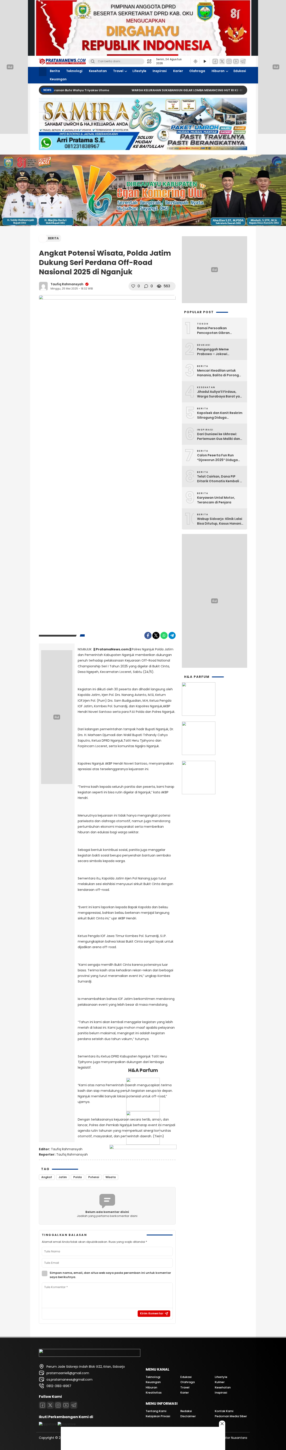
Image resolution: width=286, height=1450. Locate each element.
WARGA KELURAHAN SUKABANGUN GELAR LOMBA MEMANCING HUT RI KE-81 (163, 90)
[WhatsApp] (164, 635)
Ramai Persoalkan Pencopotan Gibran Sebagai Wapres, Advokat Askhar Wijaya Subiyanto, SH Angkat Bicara (220, 330)
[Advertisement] (214, 601)
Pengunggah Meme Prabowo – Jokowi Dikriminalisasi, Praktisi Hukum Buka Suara (216, 351)
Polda (77, 1177)
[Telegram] (243, 61)
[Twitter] (222, 61)
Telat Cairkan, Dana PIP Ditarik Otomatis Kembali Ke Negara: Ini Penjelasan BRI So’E (220, 479)
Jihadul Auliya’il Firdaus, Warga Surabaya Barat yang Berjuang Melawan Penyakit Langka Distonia (220, 394)
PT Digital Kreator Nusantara (225, 1438)
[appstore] (48, 1424)
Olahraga (197, 71)
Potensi (93, 1177)
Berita (55, 71)
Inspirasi (160, 71)
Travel (118, 71)
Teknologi (74, 71)
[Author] (43, 286)
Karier (178, 71)
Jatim (63, 1177)
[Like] (133, 286)
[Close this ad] (222, 1424)
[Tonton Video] (204, 61)
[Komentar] (146, 286)
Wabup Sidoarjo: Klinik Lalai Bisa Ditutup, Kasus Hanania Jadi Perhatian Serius (220, 521)
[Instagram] (229, 61)
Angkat (46, 1177)
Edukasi (239, 71)
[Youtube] (236, 61)
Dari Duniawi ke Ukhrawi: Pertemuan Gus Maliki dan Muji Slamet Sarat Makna (218, 436)
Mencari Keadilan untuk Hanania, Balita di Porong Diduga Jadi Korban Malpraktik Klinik (218, 373)
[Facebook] (215, 61)
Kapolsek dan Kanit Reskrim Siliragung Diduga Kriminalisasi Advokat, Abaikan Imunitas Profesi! (219, 415)
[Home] (42, 71)
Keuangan (58, 79)
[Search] (93, 61)
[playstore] (67, 1424)
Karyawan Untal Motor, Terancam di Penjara (216, 500)
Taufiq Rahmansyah (66, 284)
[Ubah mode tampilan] (195, 61)
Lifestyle (139, 71)
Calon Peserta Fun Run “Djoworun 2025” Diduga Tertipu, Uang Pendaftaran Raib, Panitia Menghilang (219, 457)
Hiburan (218, 71)
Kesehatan (98, 71)
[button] (150, 61)
